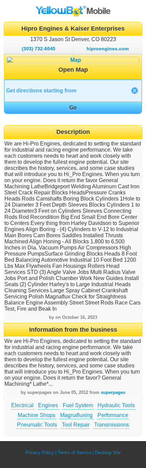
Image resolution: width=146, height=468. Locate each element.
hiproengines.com (108, 48)
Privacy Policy (39, 452)
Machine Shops (36, 415)
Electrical (22, 405)
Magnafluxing (76, 415)
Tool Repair (76, 425)
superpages (113, 392)
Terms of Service (74, 452)
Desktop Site (108, 452)
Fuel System (78, 405)
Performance (112, 415)
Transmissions (111, 425)
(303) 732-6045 (38, 48)
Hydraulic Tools (116, 405)
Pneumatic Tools (37, 425)
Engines (48, 405)
